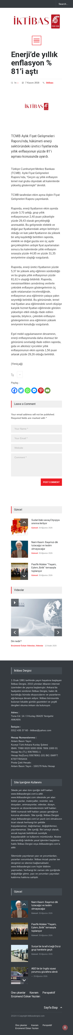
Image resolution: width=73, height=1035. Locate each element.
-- (18, 82)
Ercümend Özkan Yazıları (25, 996)
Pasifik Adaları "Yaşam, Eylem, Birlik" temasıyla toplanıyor (43, 567)
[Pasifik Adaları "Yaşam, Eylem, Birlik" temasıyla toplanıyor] (19, 571)
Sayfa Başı (51, 1007)
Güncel (34, 528)
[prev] (24, 522)
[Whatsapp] (28, 390)
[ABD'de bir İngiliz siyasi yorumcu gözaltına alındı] (19, 975)
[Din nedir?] (36, 617)
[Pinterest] (41, 390)
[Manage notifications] (65, 1027)
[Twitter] (21, 390)
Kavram (34, 992)
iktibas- (50, 82)
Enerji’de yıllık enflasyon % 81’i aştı (34, 63)
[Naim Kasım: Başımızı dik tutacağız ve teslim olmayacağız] (19, 549)
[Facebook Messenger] (34, 390)
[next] (24, 576)
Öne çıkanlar (18, 992)
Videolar (39, 646)
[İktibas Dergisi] (36, 24)
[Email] (47, 390)
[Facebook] (14, 390)
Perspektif (48, 992)
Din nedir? (16, 641)
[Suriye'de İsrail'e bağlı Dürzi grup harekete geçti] (19, 953)
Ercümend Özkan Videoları (23, 646)
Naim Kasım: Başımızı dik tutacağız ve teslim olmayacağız (44, 545)
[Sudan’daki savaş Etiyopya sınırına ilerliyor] (19, 527)
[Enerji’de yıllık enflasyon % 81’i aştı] (36, 106)
